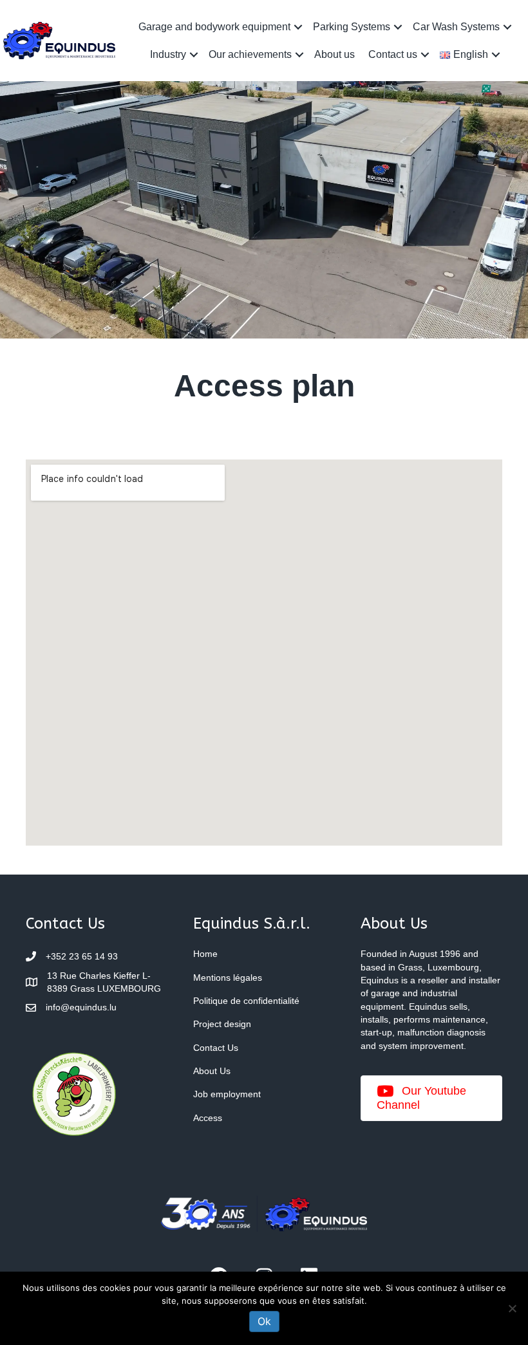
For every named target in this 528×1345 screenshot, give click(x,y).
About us (334, 54)
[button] (298, 27)
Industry (168, 54)
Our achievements (250, 54)
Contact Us (215, 1048)
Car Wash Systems (456, 26)
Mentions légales (227, 977)
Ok (264, 1321)
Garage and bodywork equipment (214, 26)
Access (207, 1118)
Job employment (227, 1094)
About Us (212, 1071)
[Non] (511, 1308)
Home (205, 954)
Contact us (392, 54)
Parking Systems (351, 26)
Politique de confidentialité (246, 1001)
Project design (222, 1024)
